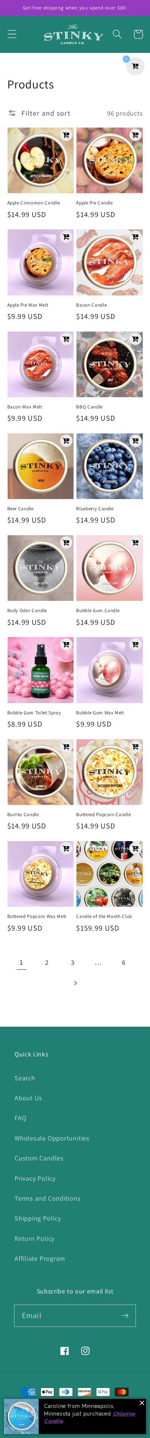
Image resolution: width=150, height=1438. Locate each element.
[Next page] (74, 983)
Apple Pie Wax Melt (27, 305)
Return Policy (35, 1238)
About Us (28, 1097)
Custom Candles (39, 1158)
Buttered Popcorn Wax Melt (37, 916)
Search (25, 1077)
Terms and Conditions (48, 1198)
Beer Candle (20, 509)
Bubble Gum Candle (97, 610)
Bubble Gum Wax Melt (100, 713)
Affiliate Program (40, 1258)
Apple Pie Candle (94, 203)
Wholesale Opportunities (52, 1138)
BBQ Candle (89, 407)
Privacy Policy (35, 1178)
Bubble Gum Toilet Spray (34, 713)
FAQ (20, 1117)
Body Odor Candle (27, 610)
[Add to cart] (66, 135)
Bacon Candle (91, 305)
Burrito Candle (23, 814)
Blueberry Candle (95, 509)
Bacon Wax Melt (24, 407)
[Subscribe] (125, 1315)
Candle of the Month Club (104, 916)
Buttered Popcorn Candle (103, 814)
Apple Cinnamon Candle (33, 203)
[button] (11, 34)
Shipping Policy (38, 1218)
